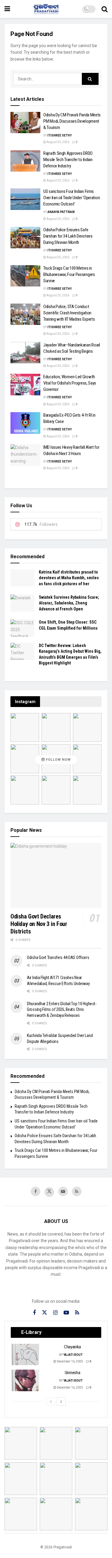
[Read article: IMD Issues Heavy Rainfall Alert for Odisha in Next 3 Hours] (25, 455)
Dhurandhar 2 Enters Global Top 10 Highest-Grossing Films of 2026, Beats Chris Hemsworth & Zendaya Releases (61, 1009)
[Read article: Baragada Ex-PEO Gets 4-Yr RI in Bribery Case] (25, 423)
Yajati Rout (73, 1354)
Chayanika (72, 1347)
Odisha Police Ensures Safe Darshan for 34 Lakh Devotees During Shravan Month (68, 236)
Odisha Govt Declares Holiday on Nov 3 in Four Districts (38, 924)
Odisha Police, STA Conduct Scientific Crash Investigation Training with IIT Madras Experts (69, 313)
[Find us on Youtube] (63, 1191)
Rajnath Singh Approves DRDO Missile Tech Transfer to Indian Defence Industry (68, 160)
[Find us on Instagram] (55, 1312)
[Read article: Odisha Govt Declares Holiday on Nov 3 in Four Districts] (56, 875)
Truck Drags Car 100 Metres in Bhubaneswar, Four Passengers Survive (69, 274)
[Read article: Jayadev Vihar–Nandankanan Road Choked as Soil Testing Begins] (25, 353)
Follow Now (58, 760)
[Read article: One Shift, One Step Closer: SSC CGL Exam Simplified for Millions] (22, 628)
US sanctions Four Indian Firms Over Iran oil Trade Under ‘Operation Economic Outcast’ (71, 198)
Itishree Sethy (59, 135)
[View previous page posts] (50, 1401)
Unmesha (72, 1372)
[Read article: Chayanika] (26, 1354)
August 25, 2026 (57, 142)
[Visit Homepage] (46, 9)
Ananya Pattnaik (61, 212)
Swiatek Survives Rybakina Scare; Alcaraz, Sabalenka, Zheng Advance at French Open (69, 603)
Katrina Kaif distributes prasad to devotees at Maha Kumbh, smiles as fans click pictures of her (69, 578)
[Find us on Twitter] (49, 1192)
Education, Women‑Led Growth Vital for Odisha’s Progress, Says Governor (69, 383)
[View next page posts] (61, 1401)
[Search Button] (105, 9)
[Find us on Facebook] (35, 1191)
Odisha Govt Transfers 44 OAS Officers (58, 957)
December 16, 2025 (69, 1361)
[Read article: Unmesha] (26, 1380)
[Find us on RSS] (77, 1191)
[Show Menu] (7, 9)
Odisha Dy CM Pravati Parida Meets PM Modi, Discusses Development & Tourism (72, 121)
